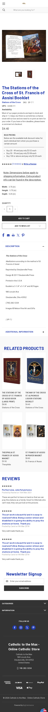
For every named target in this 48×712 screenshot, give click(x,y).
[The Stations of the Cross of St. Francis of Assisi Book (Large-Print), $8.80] (12, 371)
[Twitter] (18, 235)
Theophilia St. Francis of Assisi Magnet (10, 455)
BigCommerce (28, 705)
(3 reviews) (17, 164)
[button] (29, 164)
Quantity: (6, 203)
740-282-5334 (25, 668)
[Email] (8, 235)
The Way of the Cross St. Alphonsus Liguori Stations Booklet (35, 397)
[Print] (13, 235)
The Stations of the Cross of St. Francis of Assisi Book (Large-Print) (12, 397)
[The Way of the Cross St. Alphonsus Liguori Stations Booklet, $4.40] (36, 371)
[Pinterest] (23, 235)
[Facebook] (3, 235)
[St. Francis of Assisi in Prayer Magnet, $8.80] (36, 431)
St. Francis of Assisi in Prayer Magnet (35, 454)
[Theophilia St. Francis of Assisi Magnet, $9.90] (12, 431)
